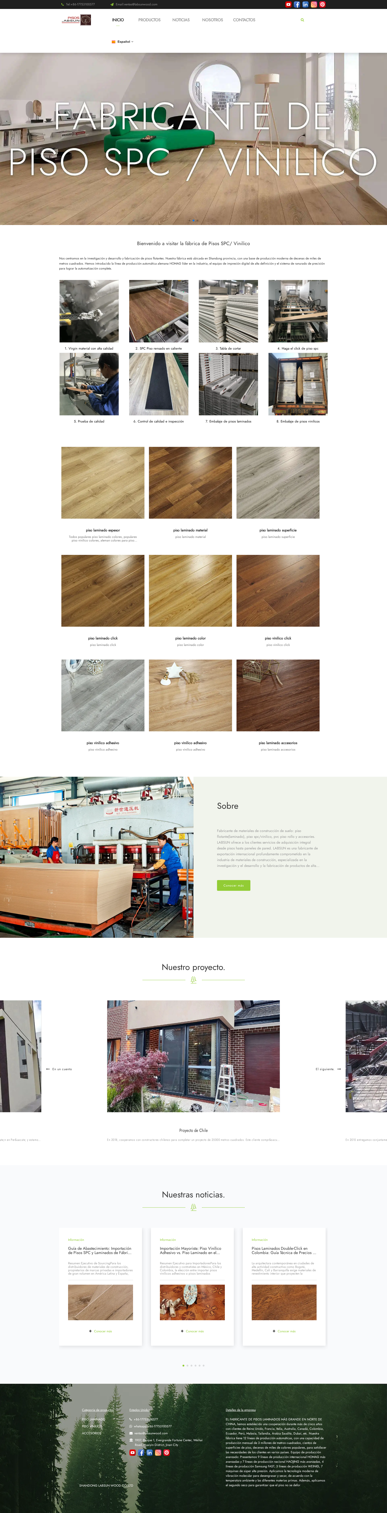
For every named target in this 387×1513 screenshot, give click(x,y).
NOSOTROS (212, 20)
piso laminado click (103, 638)
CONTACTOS (244, 20)
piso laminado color (190, 638)
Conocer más (234, 885)
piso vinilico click (278, 638)
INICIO (118, 20)
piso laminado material (190, 530)
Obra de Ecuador (193, 1130)
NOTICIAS (181, 20)
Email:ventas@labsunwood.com (136, 4)
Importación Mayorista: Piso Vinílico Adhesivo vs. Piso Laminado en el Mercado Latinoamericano (190, 1253)
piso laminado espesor (103, 530)
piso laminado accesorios (278, 742)
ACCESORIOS (91, 1433)
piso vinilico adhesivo (103, 742)
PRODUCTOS (149, 20)
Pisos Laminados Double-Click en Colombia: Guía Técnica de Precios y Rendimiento (283, 1253)
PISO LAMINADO (93, 1419)
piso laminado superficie (278, 530)
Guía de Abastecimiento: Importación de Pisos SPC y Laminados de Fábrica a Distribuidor (100, 1253)
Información (76, 1239)
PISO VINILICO (92, 1426)
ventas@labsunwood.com (151, 1433)
